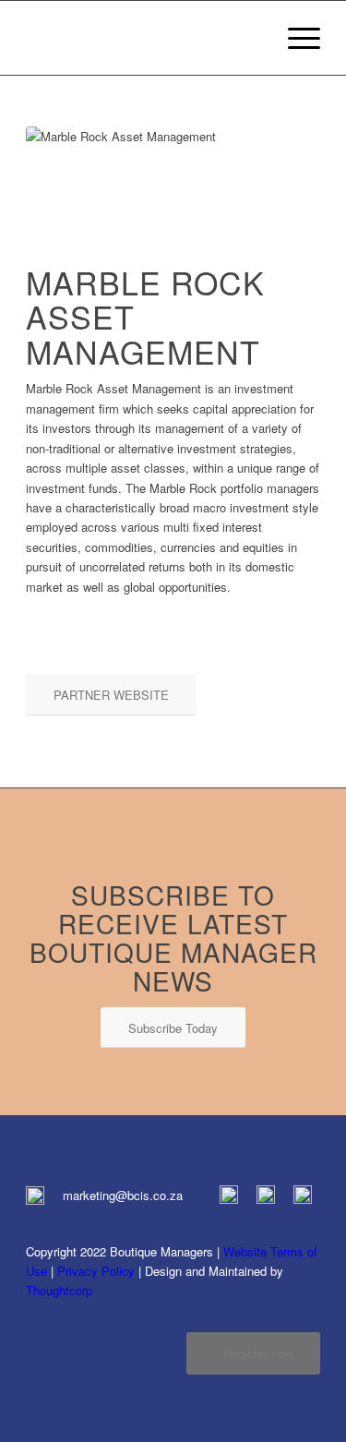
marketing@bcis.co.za (123, 1195)
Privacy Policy (96, 1271)
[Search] (251, 38)
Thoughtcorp (59, 1290)
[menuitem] (251, 38)
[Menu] (294, 38)
